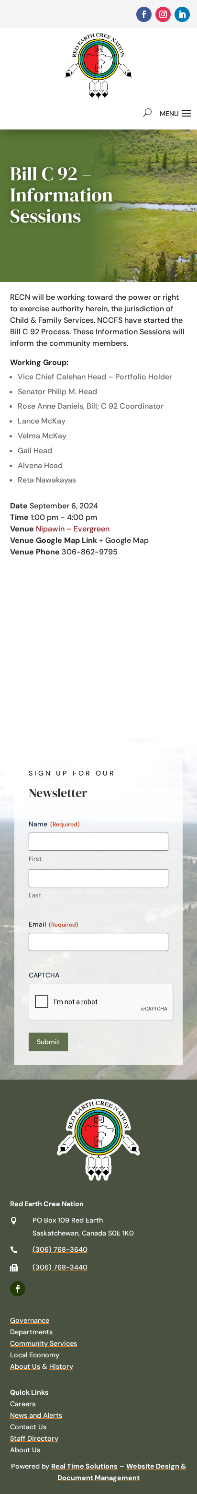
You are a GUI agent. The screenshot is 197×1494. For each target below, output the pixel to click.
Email (53, 924)
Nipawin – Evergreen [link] (72, 529)
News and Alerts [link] (36, 1415)
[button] (177, 112)
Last (35, 895)
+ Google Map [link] (124, 540)
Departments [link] (31, 1332)
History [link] (61, 1366)
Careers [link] (22, 1404)
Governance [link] (29, 1320)
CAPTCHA (44, 975)
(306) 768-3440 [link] (60, 1267)
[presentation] (101, 1002)
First (35, 859)
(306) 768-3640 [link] (60, 1249)
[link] (144, 14)
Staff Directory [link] (34, 1438)
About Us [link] (25, 1366)
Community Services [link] (43, 1343)
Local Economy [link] (34, 1355)
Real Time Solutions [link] (84, 1466)
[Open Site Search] (147, 112)
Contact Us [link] (28, 1427)
